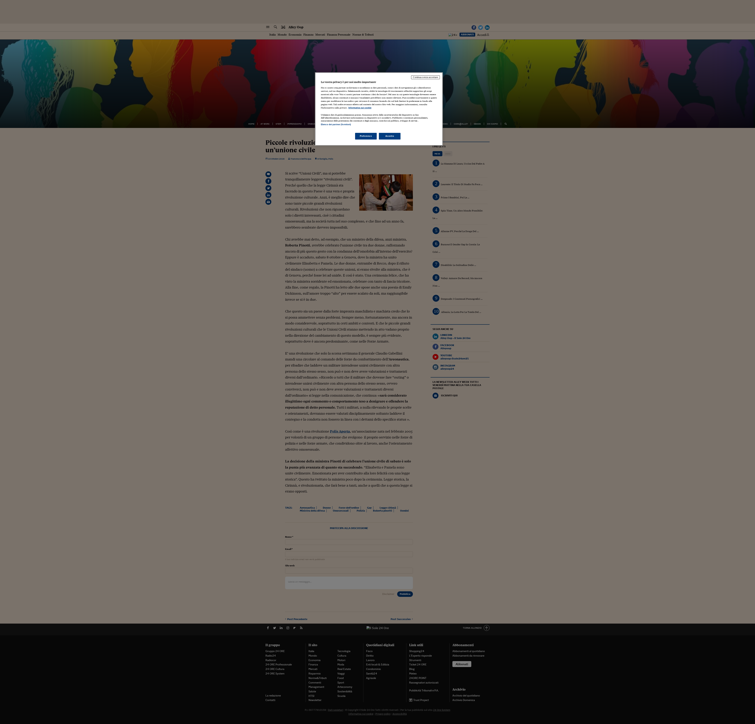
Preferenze (366, 136)
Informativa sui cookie (359, 108)
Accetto (389, 136)
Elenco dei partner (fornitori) (336, 124)
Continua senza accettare (425, 77)
